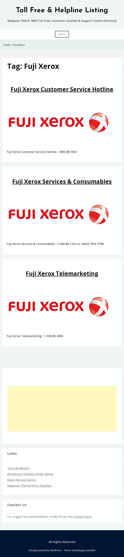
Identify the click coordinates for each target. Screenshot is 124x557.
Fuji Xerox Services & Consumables (62, 181)
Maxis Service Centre (21, 480)
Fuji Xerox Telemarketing (62, 273)
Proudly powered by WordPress (44, 550)
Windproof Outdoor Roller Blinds (30, 474)
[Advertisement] (62, 408)
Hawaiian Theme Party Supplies (29, 486)
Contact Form (82, 517)
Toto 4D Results (18, 468)
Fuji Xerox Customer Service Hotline (62, 89)
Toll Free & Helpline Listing (62, 10)
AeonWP (90, 550)
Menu (62, 34)
